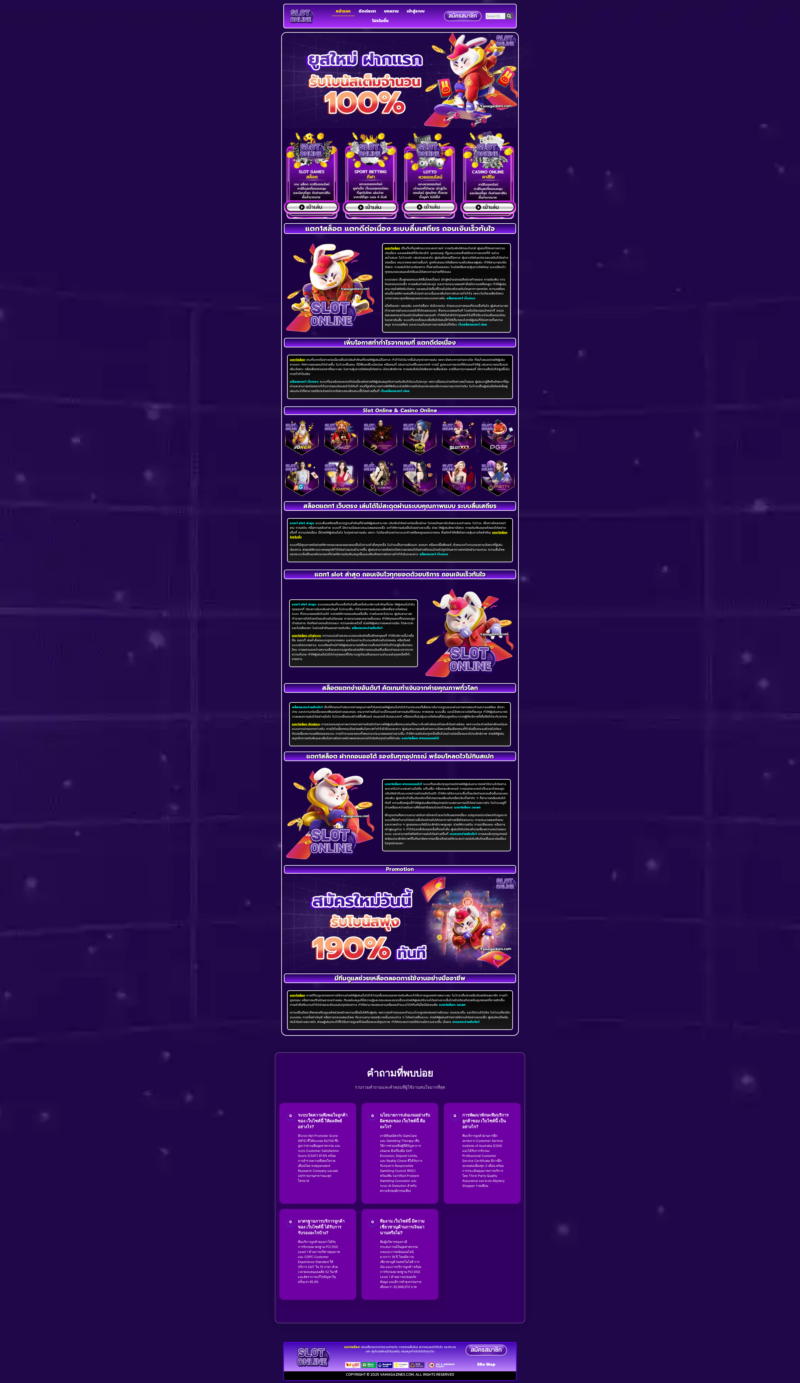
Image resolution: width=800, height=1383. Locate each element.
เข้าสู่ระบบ (416, 11)
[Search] (509, 16)
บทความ (391, 11)
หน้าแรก (343, 11)
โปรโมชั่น (380, 21)
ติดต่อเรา (367, 11)
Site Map (486, 1364)
